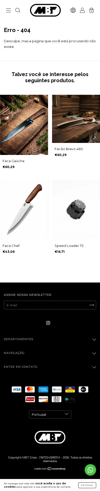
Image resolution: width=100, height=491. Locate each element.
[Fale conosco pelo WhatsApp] (90, 470)
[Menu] (8, 11)
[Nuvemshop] (50, 469)
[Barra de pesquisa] (17, 11)
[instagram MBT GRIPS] (48, 323)
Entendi (87, 485)
